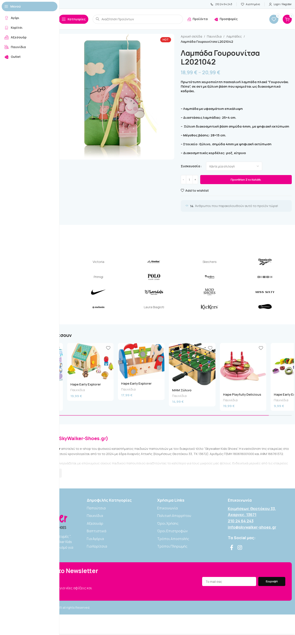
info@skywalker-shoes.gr (252, 527)
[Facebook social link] (231, 548)
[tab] (236, 117)
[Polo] (154, 276)
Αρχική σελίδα (191, 36)
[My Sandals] (154, 292)
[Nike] (98, 292)
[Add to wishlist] (108, 348)
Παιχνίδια (214, 36)
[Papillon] (209, 276)
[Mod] (209, 292)
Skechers (210, 261)
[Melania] (98, 307)
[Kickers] (209, 307)
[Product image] (90, 361)
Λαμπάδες (234, 36)
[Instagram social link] (239, 548)
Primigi (98, 277)
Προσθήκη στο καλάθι (246, 180)
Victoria (98, 261)
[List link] (119, 508)
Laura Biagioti (154, 307)
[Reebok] (265, 261)
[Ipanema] (265, 307)
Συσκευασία (190, 166)
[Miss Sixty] (265, 292)
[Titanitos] (154, 261)
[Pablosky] (265, 276)
